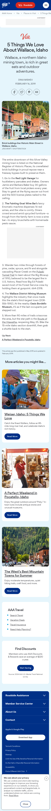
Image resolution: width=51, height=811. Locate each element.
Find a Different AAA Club (16, 771)
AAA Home (7, 13)
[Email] (37, 92)
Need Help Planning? (20, 629)
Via (17, 13)
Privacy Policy (10, 750)
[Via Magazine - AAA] (25, 36)
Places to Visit (30, 13)
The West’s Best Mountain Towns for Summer (24, 573)
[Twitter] (22, 92)
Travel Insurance (18, 624)
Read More (12, 436)
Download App (25, 737)
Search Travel (16, 615)
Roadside (28, 5)
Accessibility (10, 767)
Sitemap (8, 755)
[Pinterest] (29, 92)
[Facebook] (14, 92)
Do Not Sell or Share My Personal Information (22, 763)
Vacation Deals (17, 620)
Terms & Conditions (12, 746)
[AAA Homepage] (6, 5)
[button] (25, 696)
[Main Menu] (46, 5)
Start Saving (25, 668)
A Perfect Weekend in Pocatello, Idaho (21, 339)
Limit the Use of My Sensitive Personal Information (24, 759)
